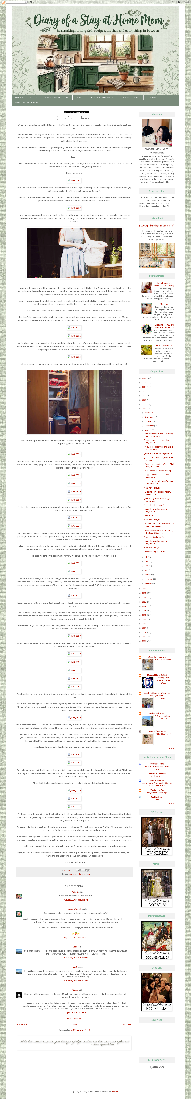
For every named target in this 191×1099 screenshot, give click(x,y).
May (147, 566)
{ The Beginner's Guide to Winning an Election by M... (158, 435)
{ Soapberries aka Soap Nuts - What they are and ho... (159, 465)
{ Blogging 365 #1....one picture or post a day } (164, 326)
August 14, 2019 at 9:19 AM (75, 938)
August (148, 430)
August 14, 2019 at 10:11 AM (76, 981)
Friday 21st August (163, 734)
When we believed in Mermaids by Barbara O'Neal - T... (158, 532)
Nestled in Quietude (157, 773)
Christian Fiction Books (57, 97)
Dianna (75, 990)
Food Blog (152, 97)
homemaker (73, 874)
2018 (144, 589)
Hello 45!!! (148, 516)
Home (74, 1025)
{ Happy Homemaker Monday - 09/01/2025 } (164, 284)
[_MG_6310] (74, 208)
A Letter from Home (157, 731)
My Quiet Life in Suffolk (157, 675)
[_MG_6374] (74, 807)
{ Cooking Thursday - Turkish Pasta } (156, 226)
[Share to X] (83, 870)
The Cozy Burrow (157, 780)
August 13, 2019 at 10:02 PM (76, 900)
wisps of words (74, 909)
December (149, 413)
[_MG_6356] (74, 687)
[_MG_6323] (74, 475)
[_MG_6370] (74, 790)
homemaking (84, 874)
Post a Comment (74, 1019)
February (149, 579)
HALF (163, 698)
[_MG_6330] (74, 500)
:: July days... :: (157, 776)
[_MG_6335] (74, 596)
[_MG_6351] (74, 662)
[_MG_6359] (74, 717)
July (146, 557)
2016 (144, 597)
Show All (172, 748)
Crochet (80, 97)
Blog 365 (34, 97)
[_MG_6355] (74, 678)
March (147, 575)
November (149, 417)
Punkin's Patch (157, 797)
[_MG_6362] (74, 754)
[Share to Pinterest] (88, 870)
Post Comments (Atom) (80, 1030)
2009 (144, 628)
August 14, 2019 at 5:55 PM (75, 1013)
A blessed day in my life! (154, 537)
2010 (144, 624)
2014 (144, 606)
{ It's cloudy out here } (164, 346)
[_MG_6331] (74, 571)
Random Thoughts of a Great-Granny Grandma (157, 694)
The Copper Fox (157, 790)
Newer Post (22, 1025)
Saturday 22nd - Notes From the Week (163, 680)
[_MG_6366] (74, 763)
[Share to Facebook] (86, 870)
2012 (144, 615)
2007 (144, 637)
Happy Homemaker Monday (103, 97)
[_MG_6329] (74, 491)
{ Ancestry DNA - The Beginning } (158, 453)
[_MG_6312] (74, 336)
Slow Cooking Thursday (27, 102)
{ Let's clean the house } (154, 505)
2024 (144, 387)
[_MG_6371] (74, 798)
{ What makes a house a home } (157, 471)
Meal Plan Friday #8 (152, 548)
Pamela (75, 892)
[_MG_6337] (74, 636)
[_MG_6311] (74, 328)
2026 (144, 378)
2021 (144, 400)
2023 (144, 391)
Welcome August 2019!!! (154, 552)
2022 (144, 396)
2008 (144, 633)
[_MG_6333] (74, 454)
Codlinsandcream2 (157, 713)
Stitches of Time (157, 764)
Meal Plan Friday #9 (152, 520)
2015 (144, 602)
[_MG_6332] (74, 563)
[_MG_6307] (74, 180)
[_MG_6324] (74, 483)
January (148, 583)
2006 (144, 641)
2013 (144, 611)
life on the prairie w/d (157, 657)
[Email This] (77, 870)
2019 (144, 409)
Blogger (114, 1092)
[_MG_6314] (74, 357)
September (149, 426)
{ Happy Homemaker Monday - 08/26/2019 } (157, 441)
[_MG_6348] (74, 654)
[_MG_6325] (74, 518)
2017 (144, 593)
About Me (19, 97)
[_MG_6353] (74, 670)
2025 (144, 383)
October (148, 421)
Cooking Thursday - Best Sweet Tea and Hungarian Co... (159, 525)
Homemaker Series (131, 97)
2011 (144, 619)
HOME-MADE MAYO (163, 660)
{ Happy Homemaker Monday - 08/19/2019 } (157, 476)
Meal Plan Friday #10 (152, 488)
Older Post (126, 1025)
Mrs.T (75, 947)
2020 (144, 405)
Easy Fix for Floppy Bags (157, 793)
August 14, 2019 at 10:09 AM (76, 958)
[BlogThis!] (80, 870)
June (147, 562)
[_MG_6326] (74, 526)
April (147, 570)
